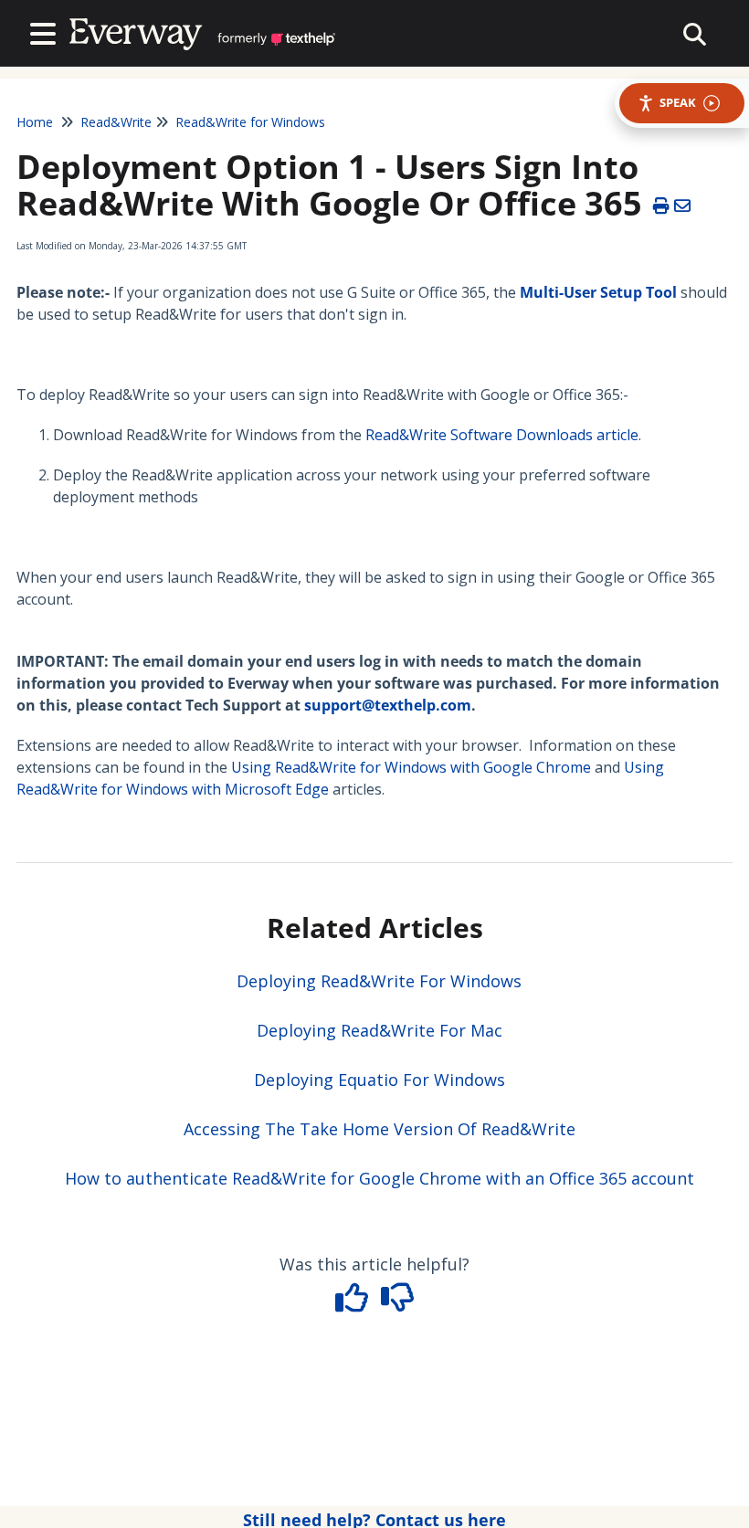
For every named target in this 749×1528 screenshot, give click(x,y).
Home (34, 122)
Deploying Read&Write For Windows (379, 981)
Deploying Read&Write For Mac (379, 1030)
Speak (677, 102)
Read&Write (116, 122)
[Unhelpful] (397, 1303)
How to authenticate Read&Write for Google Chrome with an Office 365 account (379, 1178)
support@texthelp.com (387, 705)
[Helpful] (354, 1303)
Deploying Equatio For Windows (379, 1080)
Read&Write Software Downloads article (501, 435)
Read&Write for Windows (250, 122)
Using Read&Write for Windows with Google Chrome (411, 767)
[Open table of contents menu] (46, 31)
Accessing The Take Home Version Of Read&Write (379, 1129)
